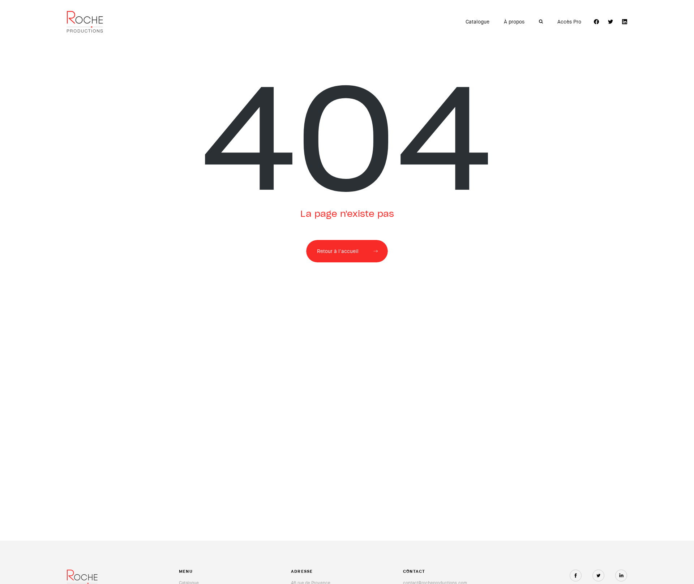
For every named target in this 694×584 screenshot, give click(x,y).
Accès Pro (569, 21)
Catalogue (477, 21)
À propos (514, 21)
